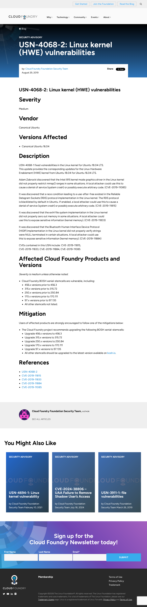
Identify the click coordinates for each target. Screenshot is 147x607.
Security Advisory (30, 37)
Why (49, 17)
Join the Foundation (103, 4)
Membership (45, 576)
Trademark (114, 584)
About (106, 17)
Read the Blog (127, 4)
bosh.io (111, 353)
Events (94, 17)
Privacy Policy (116, 581)
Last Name (44, 552)
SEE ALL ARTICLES (41, 419)
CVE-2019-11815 (31, 375)
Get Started (81, 4)
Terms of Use (115, 577)
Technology (62, 17)
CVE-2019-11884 (32, 383)
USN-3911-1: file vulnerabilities (113, 494)
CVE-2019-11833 (31, 379)
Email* (76, 552)
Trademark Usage (46, 599)
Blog (23, 28)
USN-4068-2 (29, 371)
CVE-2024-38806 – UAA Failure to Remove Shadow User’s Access (73, 493)
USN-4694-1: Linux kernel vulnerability (24, 494)
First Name (10, 552)
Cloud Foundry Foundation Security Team (46, 68)
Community (79, 17)
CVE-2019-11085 (32, 387)
